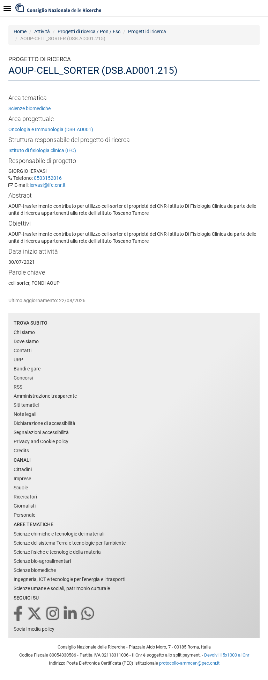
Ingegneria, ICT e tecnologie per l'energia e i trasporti (69, 579)
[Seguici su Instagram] (53, 614)
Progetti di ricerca (147, 31)
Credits (21, 450)
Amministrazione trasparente (45, 396)
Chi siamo (24, 332)
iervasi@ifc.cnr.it (48, 185)
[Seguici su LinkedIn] (71, 614)
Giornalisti (25, 506)
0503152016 (48, 178)
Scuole (21, 487)
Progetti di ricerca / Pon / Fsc (89, 31)
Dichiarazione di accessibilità (44, 423)
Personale (24, 515)
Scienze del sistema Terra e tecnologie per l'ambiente (70, 543)
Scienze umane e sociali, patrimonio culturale (62, 588)
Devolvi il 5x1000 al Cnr (226, 655)
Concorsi (23, 378)
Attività (42, 31)
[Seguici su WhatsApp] (88, 614)
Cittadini (23, 469)
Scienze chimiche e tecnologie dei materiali (59, 534)
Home (20, 31)
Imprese (22, 478)
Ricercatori (25, 497)
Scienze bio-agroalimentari (42, 561)
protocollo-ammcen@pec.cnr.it (189, 663)
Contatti (22, 350)
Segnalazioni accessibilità (41, 432)
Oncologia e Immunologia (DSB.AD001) (50, 129)
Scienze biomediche (29, 108)
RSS (18, 387)
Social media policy (34, 629)
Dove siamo (26, 341)
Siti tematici (26, 405)
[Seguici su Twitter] (35, 614)
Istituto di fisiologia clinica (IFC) (42, 150)
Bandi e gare (27, 368)
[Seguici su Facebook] (19, 614)
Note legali (25, 414)
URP (18, 359)
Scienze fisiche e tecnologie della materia (57, 552)
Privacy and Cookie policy (41, 441)
